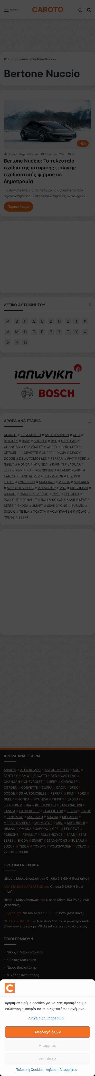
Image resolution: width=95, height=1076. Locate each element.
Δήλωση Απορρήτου (61, 1069)
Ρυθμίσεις (47, 1059)
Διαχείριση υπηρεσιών (46, 1018)
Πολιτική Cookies (29, 1069)
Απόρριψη (47, 1045)
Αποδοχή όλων (47, 1032)
